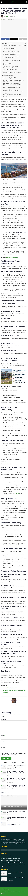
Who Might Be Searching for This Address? (12, 72)
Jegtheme (2, 893)
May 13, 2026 (5, 808)
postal (17, 493)
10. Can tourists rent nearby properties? (13, 94)
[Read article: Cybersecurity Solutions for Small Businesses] (3, 813)
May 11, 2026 (10, 814)
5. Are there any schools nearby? (11, 86)
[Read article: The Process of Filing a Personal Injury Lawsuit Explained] (3, 824)
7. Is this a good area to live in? (11, 89)
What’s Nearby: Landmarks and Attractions (12, 56)
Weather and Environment (8, 71)
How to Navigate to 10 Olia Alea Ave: (12, 51)
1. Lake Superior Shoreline (10, 57)
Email (2, 741)
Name (3, 735)
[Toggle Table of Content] (24, 43)
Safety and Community (8, 75)
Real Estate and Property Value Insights (11, 53)
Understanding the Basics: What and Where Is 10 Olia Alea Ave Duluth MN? (14, 46)
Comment (4, 719)
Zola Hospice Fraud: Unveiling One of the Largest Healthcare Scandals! (17, 786)
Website (3, 747)
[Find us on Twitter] (3, 889)
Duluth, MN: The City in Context (9, 48)
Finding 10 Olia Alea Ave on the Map (10, 50)
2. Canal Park (7, 59)
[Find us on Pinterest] (4, 889)
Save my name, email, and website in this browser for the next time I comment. (14, 754)
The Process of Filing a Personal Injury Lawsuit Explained (15, 823)
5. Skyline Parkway (8, 63)
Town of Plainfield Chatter (10, 688)
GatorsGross (9, 839)
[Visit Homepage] (14, 2)
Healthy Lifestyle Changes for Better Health (10, 860)
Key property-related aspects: (10, 54)
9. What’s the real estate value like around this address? (14, 92)
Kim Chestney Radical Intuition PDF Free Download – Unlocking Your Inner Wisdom (16, 780)
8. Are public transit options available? (12, 90)
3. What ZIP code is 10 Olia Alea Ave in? (12, 83)
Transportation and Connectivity (10, 69)
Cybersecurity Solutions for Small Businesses (10, 858)
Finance (5, 5)
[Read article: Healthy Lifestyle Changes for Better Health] (3, 818)
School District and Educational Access (11, 66)
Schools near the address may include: (12, 67)
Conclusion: (5, 96)
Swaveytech (8, 463)
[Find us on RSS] (8, 889)
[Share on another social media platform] (23, 39)
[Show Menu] (1, 2)
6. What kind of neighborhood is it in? (12, 87)
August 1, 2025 (12, 16)
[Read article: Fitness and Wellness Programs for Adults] (4, 873)
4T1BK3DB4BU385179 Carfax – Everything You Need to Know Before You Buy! (17, 773)
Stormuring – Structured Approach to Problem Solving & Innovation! (17, 766)
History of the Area (7, 74)
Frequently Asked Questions (9, 78)
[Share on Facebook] (5, 39)
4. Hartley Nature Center (9, 61)
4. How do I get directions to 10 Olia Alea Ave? (14, 84)
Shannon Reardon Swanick (11, 257)
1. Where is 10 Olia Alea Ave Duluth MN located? (14, 80)
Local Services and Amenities (9, 77)
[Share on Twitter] (14, 39)
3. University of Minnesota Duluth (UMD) (12, 60)
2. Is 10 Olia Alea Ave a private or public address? (14, 81)
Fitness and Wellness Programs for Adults (12, 806)
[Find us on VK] (6, 889)
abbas (6, 16)
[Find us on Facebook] (1, 889)
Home (2, 5)
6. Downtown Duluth (9, 64)
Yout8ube (5, 692)
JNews (5, 892)
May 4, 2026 (10, 825)
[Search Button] (26, 2)
